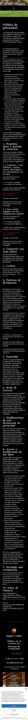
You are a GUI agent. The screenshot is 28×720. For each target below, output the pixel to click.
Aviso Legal (23, 718)
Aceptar (14, 706)
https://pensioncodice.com (14, 58)
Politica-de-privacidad (16, 718)
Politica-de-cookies (6, 718)
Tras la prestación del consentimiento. (11, 194)
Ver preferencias (14, 714)
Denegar (14, 710)
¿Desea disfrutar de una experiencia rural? (14, 677)
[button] (25, 688)
